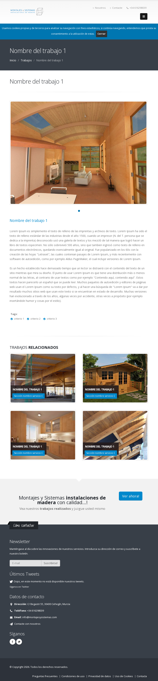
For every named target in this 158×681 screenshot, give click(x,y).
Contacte (117, 7)
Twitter (19, 642)
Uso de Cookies (124, 676)
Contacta (142, 676)
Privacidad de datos (99, 676)
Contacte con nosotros (27, 623)
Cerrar (101, 33)
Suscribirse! (51, 563)
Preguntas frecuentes (45, 676)
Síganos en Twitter (19, 586)
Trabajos (26, 60)
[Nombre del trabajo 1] (78, 153)
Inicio (13, 60)
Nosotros (100, 7)
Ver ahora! (130, 496)
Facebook (12, 642)
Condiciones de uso (73, 676)
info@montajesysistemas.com (39, 617)
